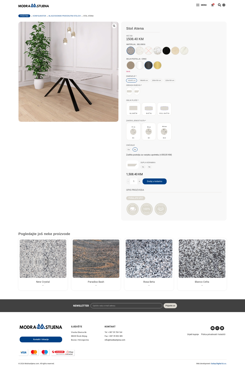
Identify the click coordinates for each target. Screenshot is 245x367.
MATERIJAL (131, 44)
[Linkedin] (222, 328)
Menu (204, 5)
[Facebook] (213, 328)
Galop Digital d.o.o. (219, 364)
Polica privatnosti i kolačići (213, 334)
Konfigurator (39, 16)
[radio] (130, 51)
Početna (24, 16)
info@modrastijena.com (115, 340)
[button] (114, 26)
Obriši (128, 71)
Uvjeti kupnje (193, 334)
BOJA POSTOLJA (133, 59)
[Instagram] (217, 328)
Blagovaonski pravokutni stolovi (65, 16)
